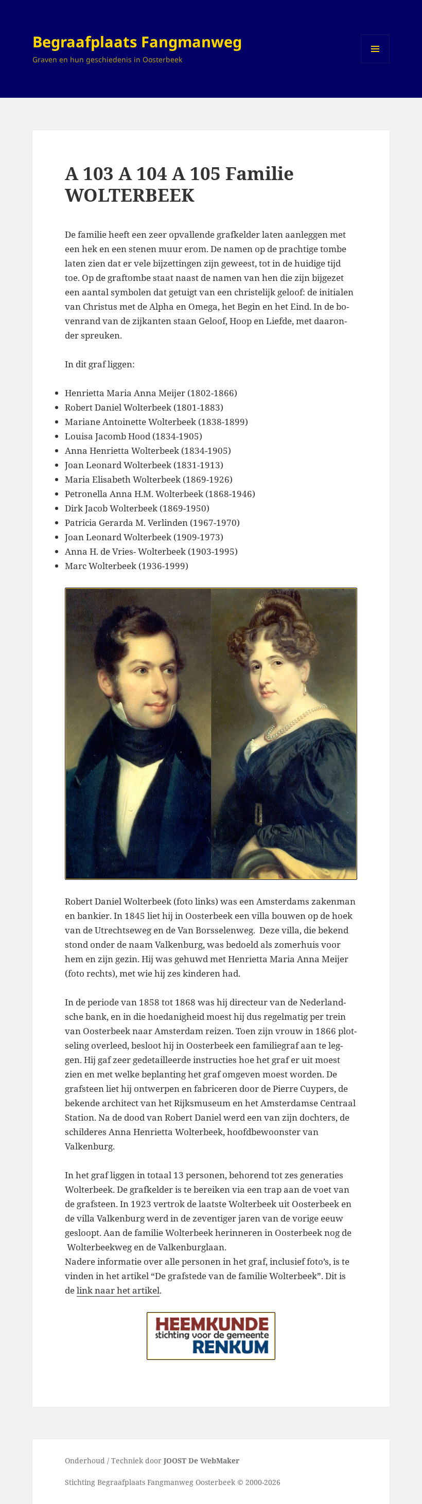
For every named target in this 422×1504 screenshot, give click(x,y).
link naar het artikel (118, 1290)
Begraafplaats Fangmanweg (137, 41)
